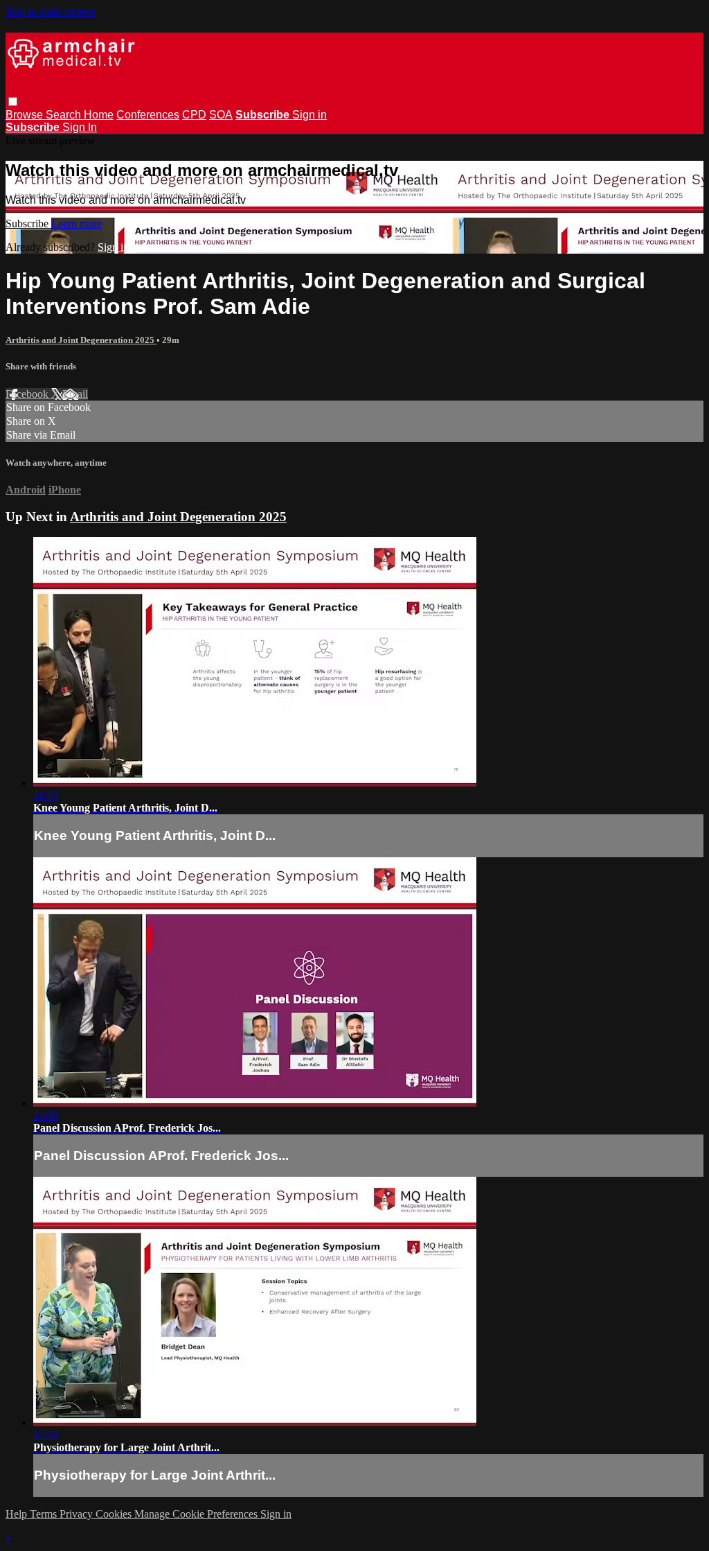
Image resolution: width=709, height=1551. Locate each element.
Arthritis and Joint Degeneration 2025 (81, 340)
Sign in (309, 115)
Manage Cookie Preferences (197, 1514)
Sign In (79, 127)
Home (99, 115)
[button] (12, 101)
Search (65, 115)
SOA (221, 115)
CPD (194, 115)
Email (75, 394)
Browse (26, 115)
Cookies (115, 1514)
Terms (45, 1514)
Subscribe (28, 223)
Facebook (28, 394)
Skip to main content (51, 11)
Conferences (147, 115)
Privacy (78, 1514)
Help (18, 1514)
